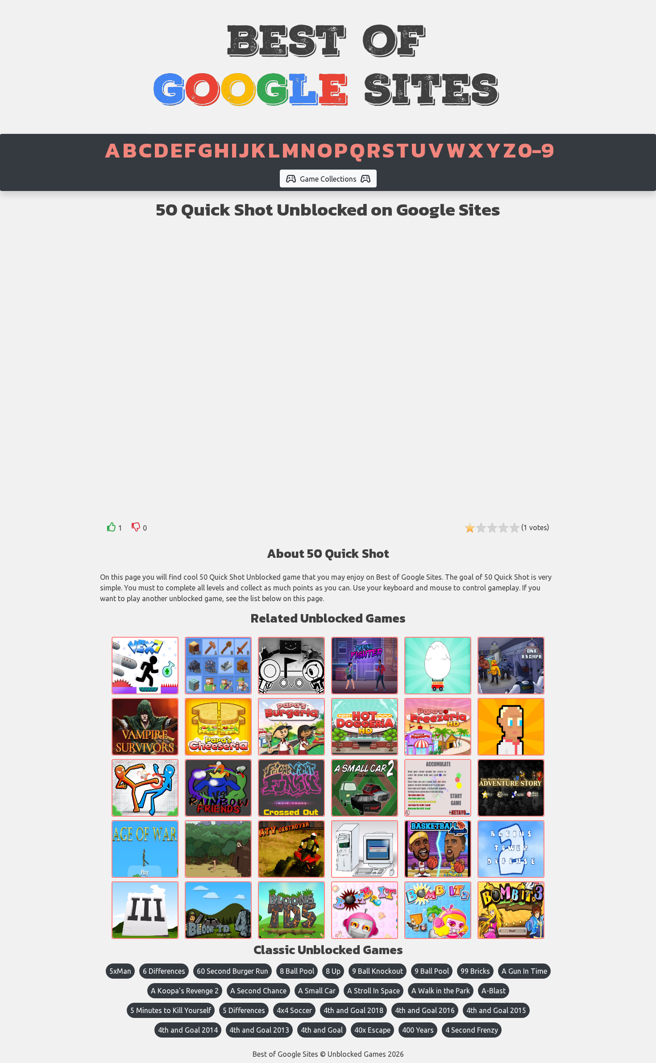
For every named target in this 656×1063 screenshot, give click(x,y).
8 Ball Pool (297, 971)
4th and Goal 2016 (425, 1010)
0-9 (536, 150)
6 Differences (164, 971)
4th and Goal (322, 1030)
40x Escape (372, 1030)
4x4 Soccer (294, 1010)
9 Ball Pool (432, 971)
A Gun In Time (524, 971)
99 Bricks (475, 971)
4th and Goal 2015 (496, 1010)
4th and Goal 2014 (188, 1030)
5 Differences (244, 1010)
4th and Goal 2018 (353, 1010)
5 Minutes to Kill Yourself (170, 1010)
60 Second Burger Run (232, 971)
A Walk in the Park (440, 991)
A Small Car (317, 991)
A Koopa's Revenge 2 (185, 991)
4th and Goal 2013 (259, 1030)
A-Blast (494, 991)
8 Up (333, 971)
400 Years (418, 1030)
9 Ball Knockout (377, 971)
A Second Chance (258, 991)
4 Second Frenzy (471, 1030)
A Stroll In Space (373, 991)
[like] (111, 529)
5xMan (120, 971)
